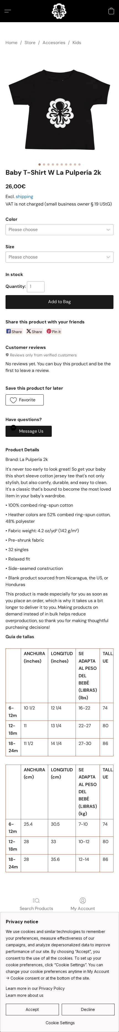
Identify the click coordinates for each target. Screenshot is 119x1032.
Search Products (36, 908)
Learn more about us (24, 995)
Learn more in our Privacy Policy (35, 988)
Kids (77, 42)
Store (30, 42)
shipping (24, 196)
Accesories (54, 42)
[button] (59, 11)
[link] (60, 1020)
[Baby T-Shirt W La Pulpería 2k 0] (59, 106)
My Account (83, 908)
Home (11, 42)
